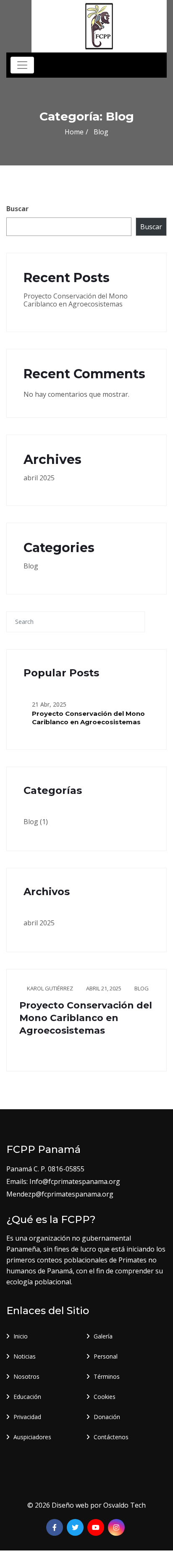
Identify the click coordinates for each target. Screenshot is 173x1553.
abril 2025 (39, 477)
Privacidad (27, 1417)
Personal (106, 1356)
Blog (31, 566)
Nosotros (26, 1376)
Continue (34, 1050)
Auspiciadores (32, 1437)
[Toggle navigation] (22, 65)
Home (74, 131)
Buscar (17, 208)
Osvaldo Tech (124, 1505)
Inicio (20, 1336)
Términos (107, 1376)
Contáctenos (111, 1437)
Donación (107, 1417)
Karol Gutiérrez (50, 988)
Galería (103, 1336)
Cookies (104, 1397)
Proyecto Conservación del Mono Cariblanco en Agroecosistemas (76, 300)
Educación (27, 1397)
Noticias (24, 1356)
